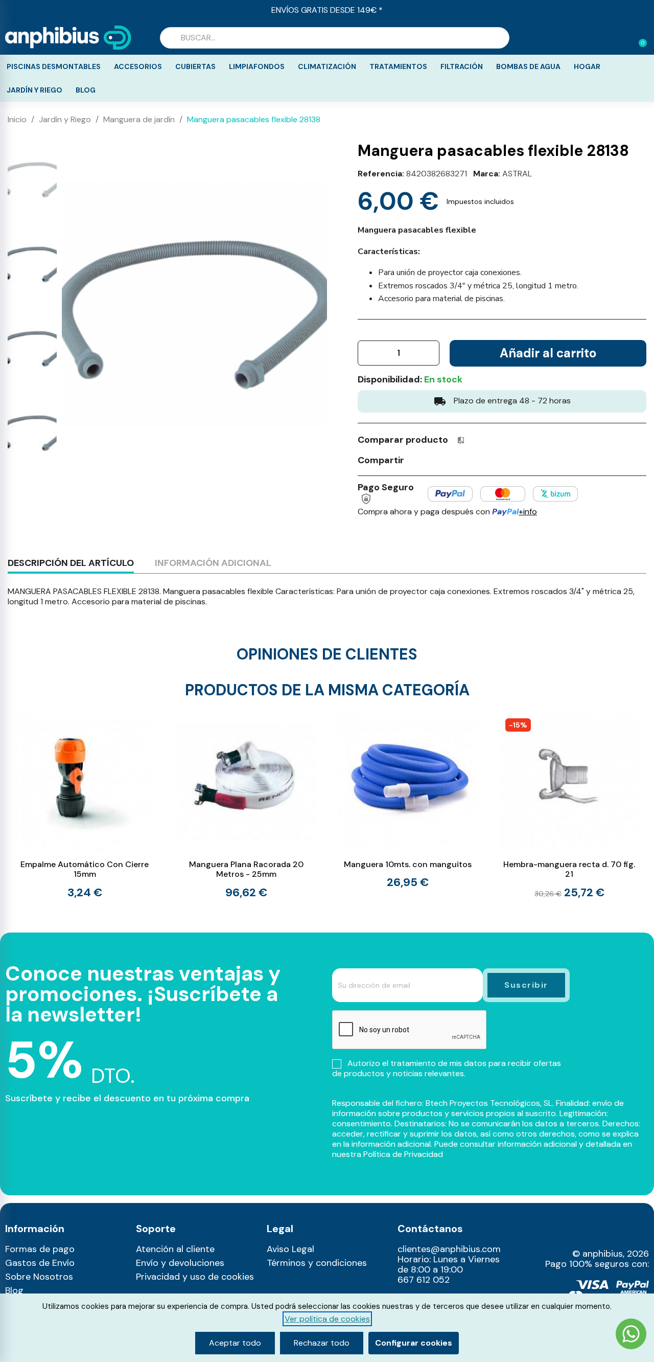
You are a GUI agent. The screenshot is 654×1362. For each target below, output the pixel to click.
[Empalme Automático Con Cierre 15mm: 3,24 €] (84, 805)
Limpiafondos (257, 66)
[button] (638, 38)
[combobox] (335, 38)
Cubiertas (195, 66)
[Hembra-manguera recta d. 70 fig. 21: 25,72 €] (569, 806)
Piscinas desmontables (54, 66)
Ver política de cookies (327, 1318)
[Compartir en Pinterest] (455, 459)
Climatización (327, 66)
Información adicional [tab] (213, 563)
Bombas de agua (528, 66)
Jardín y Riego (34, 90)
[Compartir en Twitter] (436, 459)
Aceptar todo (235, 1342)
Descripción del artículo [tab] (71, 563)
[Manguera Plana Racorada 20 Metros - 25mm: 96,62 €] (246, 805)
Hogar (587, 66)
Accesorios (138, 66)
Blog (86, 90)
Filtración (461, 66)
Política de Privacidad (403, 1154)
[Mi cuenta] (622, 39)
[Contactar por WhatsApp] (631, 1335)
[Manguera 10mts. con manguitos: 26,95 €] (408, 800)
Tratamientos (398, 66)
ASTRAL (517, 173)
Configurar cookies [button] (413, 1342)
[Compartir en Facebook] (417, 459)
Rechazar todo (321, 1342)
